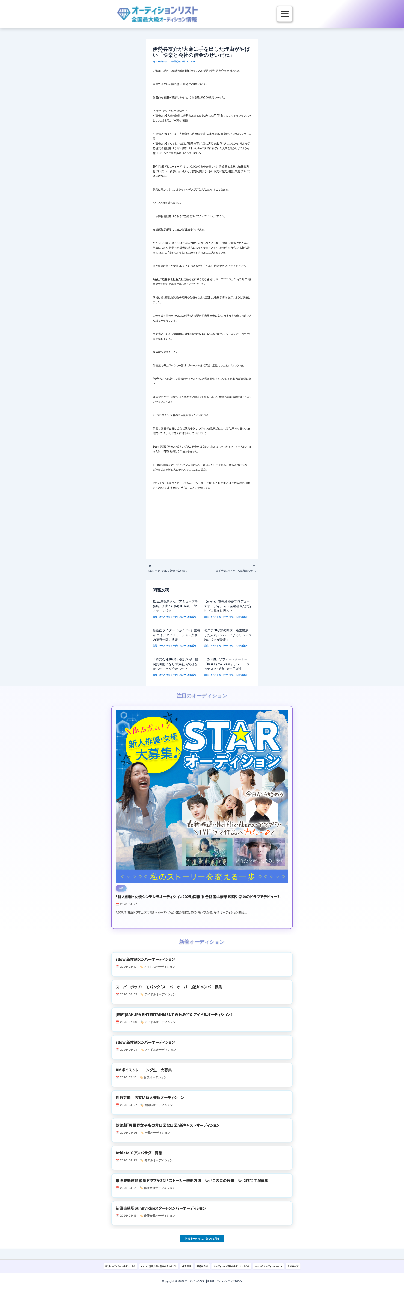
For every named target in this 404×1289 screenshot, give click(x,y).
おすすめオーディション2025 (268, 1266)
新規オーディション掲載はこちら (120, 1266)
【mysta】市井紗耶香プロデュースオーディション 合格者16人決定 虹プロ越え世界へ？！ (229, 606)
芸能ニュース (159, 616)
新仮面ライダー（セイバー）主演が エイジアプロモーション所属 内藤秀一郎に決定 (176, 634)
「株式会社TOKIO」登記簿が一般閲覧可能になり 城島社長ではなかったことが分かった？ (175, 664)
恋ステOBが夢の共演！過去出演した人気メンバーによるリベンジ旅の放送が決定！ (227, 634)
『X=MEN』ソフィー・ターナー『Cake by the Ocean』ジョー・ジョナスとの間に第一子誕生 (227, 664)
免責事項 (186, 1266)
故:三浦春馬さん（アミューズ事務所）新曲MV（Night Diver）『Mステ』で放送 (175, 606)
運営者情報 (202, 1266)
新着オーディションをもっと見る (202, 1238)
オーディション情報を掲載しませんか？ (231, 1266)
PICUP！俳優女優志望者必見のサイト (158, 1266)
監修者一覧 (293, 1266)
